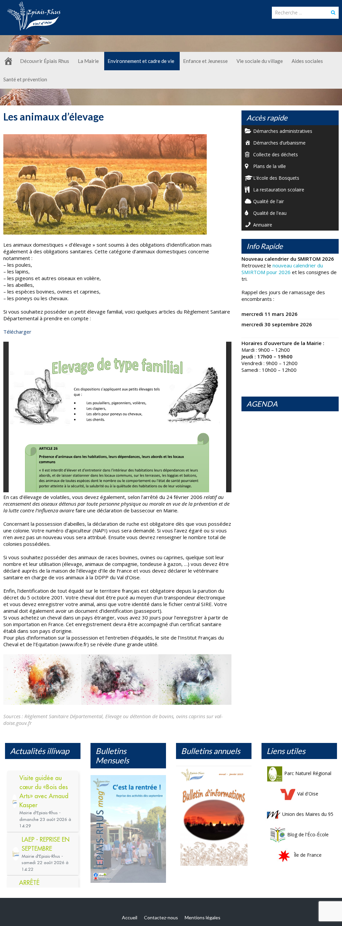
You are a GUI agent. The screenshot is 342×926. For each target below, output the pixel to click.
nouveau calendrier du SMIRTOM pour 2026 (282, 268)
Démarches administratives (282, 131)
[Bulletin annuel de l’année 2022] (213, 817)
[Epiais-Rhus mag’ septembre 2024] (128, 829)
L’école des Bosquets (276, 178)
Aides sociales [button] (307, 61)
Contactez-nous (161, 917)
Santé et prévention (25, 79)
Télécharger (17, 331)
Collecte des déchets (275, 154)
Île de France (308, 855)
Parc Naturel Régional (307, 773)
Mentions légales (202, 917)
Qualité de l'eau (270, 213)
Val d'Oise (307, 793)
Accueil (129, 917)
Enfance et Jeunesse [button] (205, 61)
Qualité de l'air (268, 201)
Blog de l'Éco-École (308, 834)
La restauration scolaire (278, 189)
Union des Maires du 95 (307, 814)
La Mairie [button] (88, 61)
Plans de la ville (269, 166)
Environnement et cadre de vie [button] (141, 61)
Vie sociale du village (259, 61)
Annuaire (262, 225)
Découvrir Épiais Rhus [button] (44, 61)
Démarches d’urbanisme (279, 143)
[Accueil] (8, 61)
